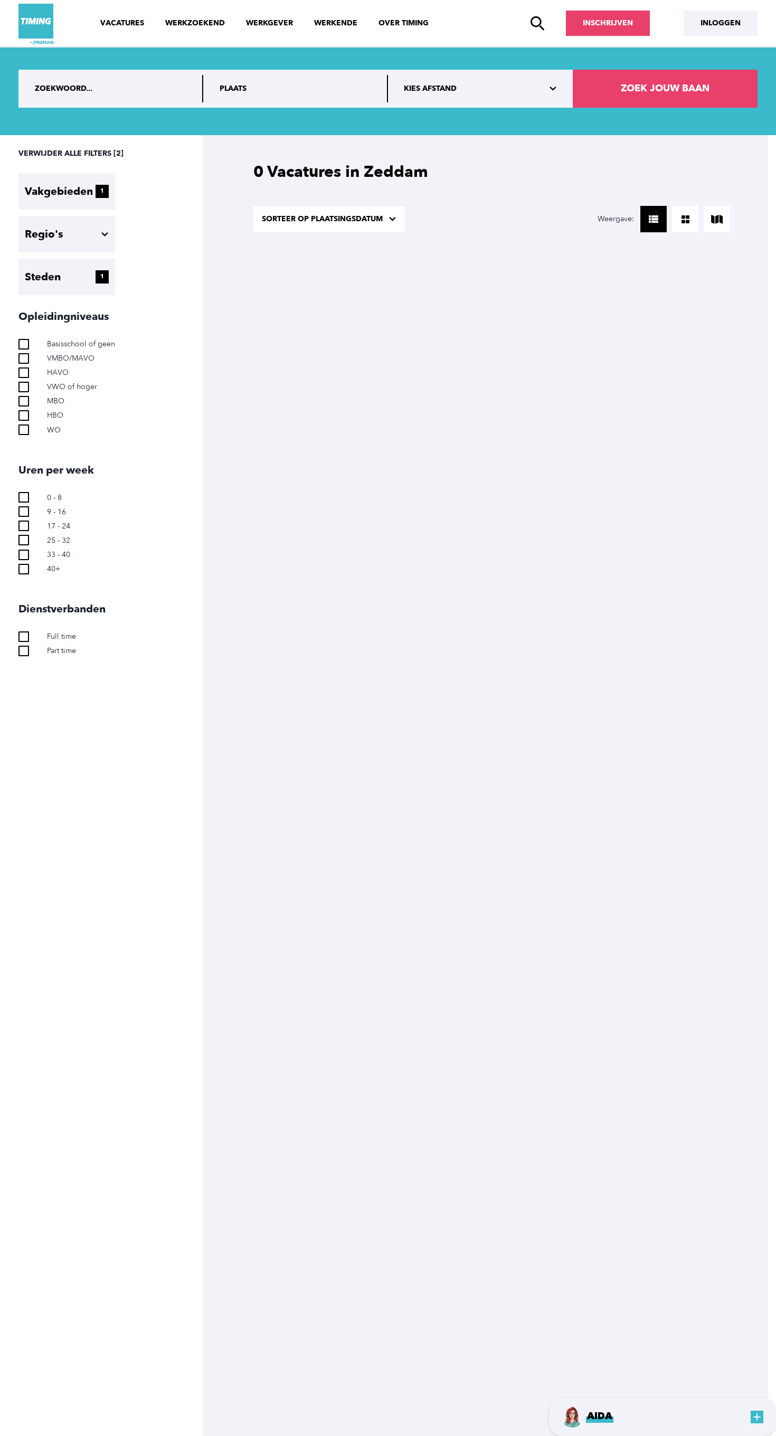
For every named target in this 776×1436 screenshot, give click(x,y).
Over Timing (403, 23)
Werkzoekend (195, 23)
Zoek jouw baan (665, 88)
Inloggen (721, 23)
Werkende (335, 23)
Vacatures (122, 23)
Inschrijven (608, 23)
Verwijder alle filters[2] (71, 153)
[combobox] (295, 89)
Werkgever (269, 23)
